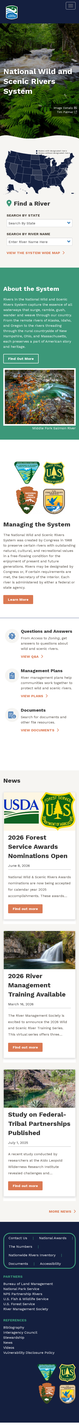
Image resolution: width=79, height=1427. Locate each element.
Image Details (63, 108)
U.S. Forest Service (19, 1304)
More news (60, 1211)
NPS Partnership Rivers (22, 1293)
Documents (18, 1264)
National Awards (52, 1238)
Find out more (25, 909)
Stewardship (13, 1337)
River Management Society (25, 1309)
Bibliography (13, 1327)
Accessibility (50, 1264)
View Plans (32, 696)
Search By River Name (28, 234)
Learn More (18, 599)
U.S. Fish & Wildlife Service (25, 1299)
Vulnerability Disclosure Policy (28, 1352)
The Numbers (20, 1246)
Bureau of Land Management (28, 1283)
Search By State (23, 215)
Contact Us (18, 1238)
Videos (8, 1347)
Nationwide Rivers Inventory (32, 1255)
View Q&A (30, 656)
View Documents (37, 730)
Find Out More (21, 359)
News (8, 1342)
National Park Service (21, 1288)
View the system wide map (33, 253)
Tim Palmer (65, 112)
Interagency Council (20, 1332)
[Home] (11, 12)
